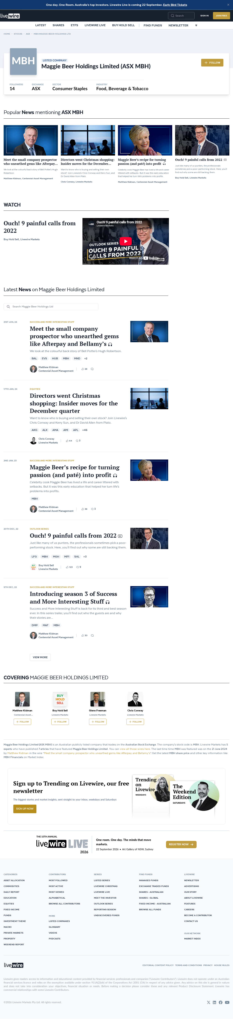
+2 (85, 358)
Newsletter (178, 25)
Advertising (191, 886)
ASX (28, 33)
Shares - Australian (151, 892)
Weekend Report (14, 944)
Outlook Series (39, 528)
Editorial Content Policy (158, 965)
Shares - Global (148, 897)
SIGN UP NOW (24, 809)
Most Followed (58, 880)
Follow (214, 62)
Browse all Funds (150, 909)
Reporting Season (105, 909)
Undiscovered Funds (106, 915)
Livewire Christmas (105, 886)
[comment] (92, 369)
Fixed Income (11, 909)
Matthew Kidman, (12, 178)
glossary (54, 927)
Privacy (208, 965)
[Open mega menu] (196, 25)
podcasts (54, 938)
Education (10, 897)
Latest (40, 25)
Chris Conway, (68, 181)
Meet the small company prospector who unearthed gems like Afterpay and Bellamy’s (97, 753)
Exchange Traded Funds (154, 886)
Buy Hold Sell (123, 25)
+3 (85, 556)
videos (53, 932)
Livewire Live (95, 25)
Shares (58, 25)
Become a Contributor (198, 915)
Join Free (221, 15)
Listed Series (102, 880)
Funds (7, 915)
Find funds (153, 25)
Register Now (179, 844)
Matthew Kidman (48, 367)
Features (189, 903)
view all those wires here (135, 749)
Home (7, 33)
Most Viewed (56, 892)
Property (9, 938)
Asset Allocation (14, 880)
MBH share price (179, 753)
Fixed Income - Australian (155, 903)
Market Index (192, 938)
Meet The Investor (105, 897)
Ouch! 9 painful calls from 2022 (40, 227)
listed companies (59, 921)
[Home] (10, 16)
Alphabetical (57, 897)
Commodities (11, 886)
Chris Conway (46, 438)
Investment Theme (15, 921)
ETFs (74, 25)
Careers (189, 909)
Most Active (56, 886)
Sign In (204, 15)
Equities (35, 389)
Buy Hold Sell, (182, 177)
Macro (7, 927)
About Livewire (193, 897)
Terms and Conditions (188, 965)
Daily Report (11, 892)
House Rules (221, 965)
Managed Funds (148, 880)
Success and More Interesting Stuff (52, 322)
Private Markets (13, 932)
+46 (84, 430)
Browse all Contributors (64, 903)
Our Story (190, 892)
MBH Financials (13, 757)
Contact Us (191, 921)
